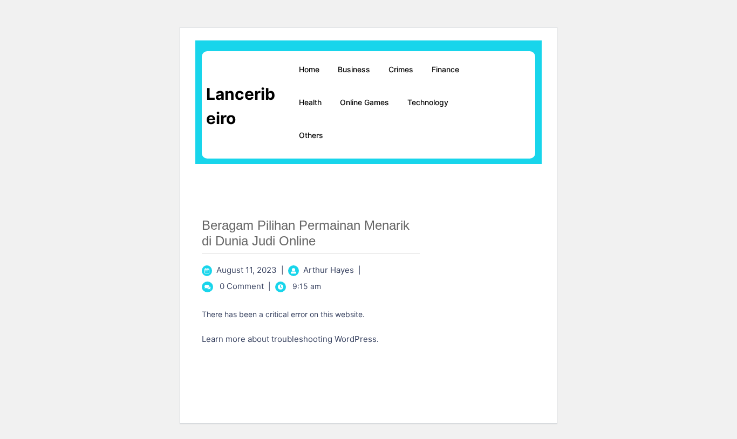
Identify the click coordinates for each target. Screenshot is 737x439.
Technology (427, 102)
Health (310, 102)
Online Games (364, 102)
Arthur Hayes (328, 270)
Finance (445, 69)
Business (354, 69)
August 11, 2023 (246, 270)
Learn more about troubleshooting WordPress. (290, 339)
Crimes (400, 69)
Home (309, 69)
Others (311, 135)
